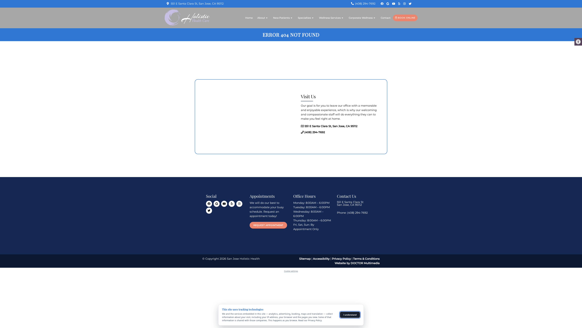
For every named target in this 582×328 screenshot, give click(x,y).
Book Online (406, 17)
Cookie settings (291, 271)
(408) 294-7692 (365, 3)
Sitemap (305, 258)
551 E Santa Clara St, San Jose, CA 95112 (197, 3)
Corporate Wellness (361, 17)
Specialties (304, 17)
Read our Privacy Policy (309, 320)
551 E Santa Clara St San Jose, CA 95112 (350, 203)
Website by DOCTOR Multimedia (357, 263)
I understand (350, 315)
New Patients (281, 17)
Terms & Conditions (366, 258)
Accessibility (321, 258)
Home (249, 17)
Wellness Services (330, 17)
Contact (386, 17)
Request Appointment (268, 225)
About (261, 17)
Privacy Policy (342, 258)
